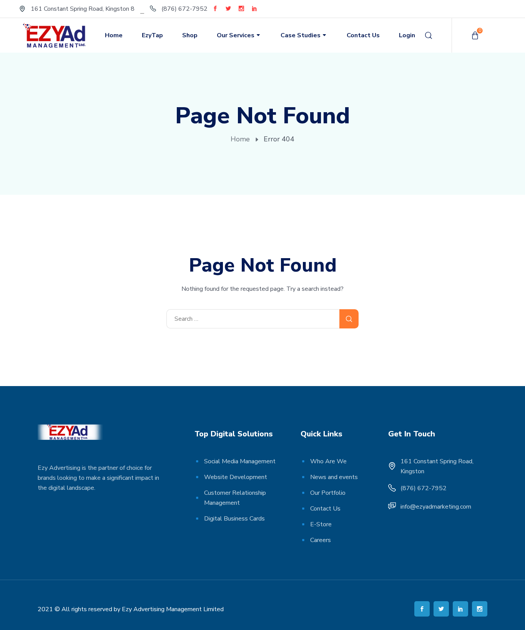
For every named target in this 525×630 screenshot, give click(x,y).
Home (114, 35)
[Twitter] (228, 8)
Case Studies (301, 35)
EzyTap (152, 35)
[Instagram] (241, 8)
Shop (190, 35)
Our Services (235, 35)
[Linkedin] (254, 8)
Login (407, 35)
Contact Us (363, 35)
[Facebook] (215, 8)
